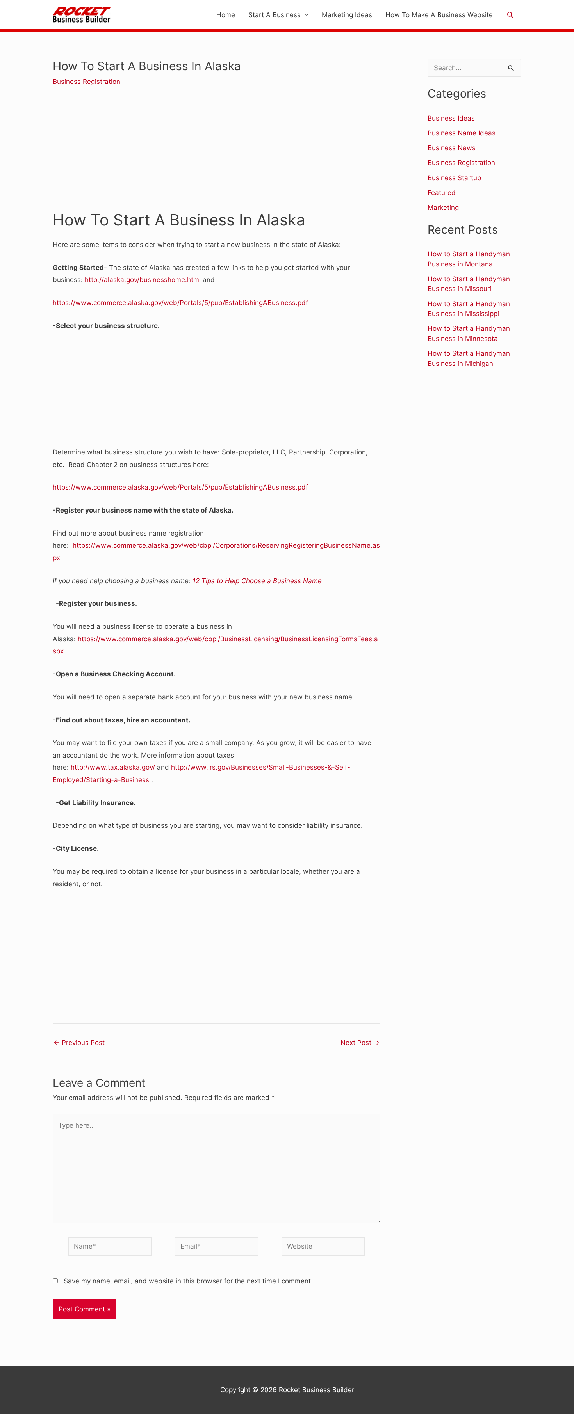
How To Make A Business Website (439, 15)
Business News (452, 148)
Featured (442, 193)
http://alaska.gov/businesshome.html (143, 280)
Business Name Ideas (462, 133)
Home (225, 15)
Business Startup (454, 178)
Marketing (443, 207)
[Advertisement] (216, 154)
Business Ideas (451, 118)
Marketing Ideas (347, 15)
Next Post (360, 1043)
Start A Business (274, 15)
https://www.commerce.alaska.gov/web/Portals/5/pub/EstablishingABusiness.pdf (180, 303)
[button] (510, 15)
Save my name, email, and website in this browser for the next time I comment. (188, 1281)
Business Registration (86, 81)
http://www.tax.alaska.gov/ (113, 767)
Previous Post (79, 1043)
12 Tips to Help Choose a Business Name (257, 581)
